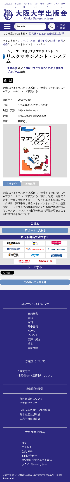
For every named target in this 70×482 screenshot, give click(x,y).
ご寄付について (29, 403)
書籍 (30, 318)
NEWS (31, 330)
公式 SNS (27, 451)
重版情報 (33, 348)
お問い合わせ (29, 455)
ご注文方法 (23, 371)
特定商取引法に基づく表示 (37, 460)
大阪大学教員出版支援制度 (35, 410)
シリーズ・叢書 (26, 40)
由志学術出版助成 (30, 418)
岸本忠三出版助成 (30, 414)
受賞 (30, 343)
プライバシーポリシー (34, 464)
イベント (33, 335)
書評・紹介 (34, 339)
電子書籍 (33, 326)
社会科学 (43, 40)
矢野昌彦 (12, 68)
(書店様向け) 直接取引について (35, 375)
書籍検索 (33, 313)
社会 (5, 44)
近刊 (30, 322)
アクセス (27, 447)
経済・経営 (56, 40)
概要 (24, 442)
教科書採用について (31, 398)
